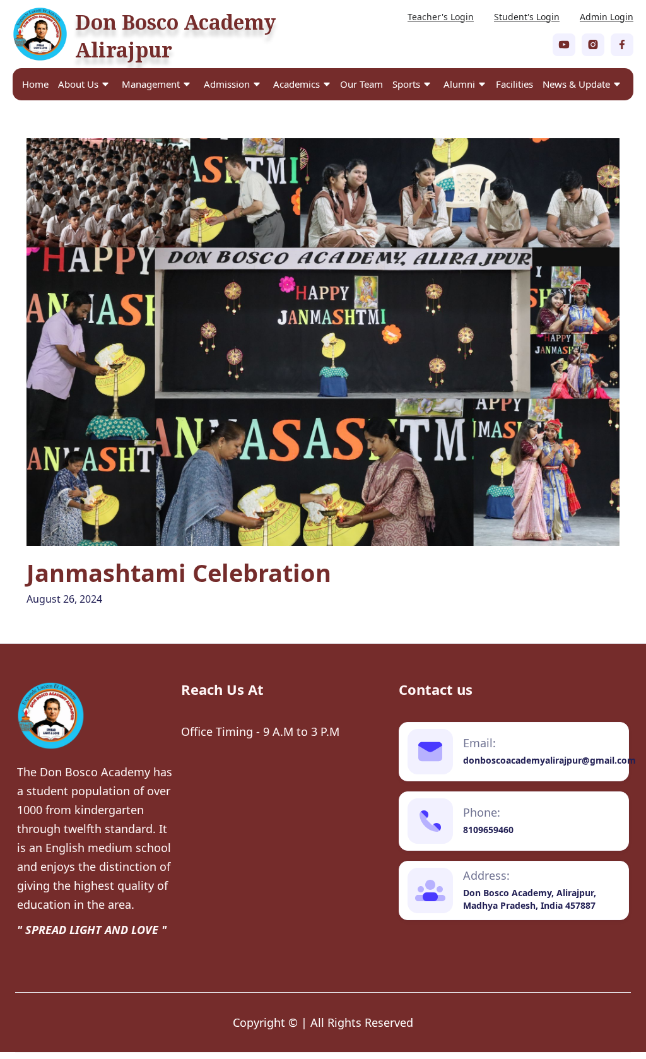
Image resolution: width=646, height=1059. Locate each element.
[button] (83, 84)
